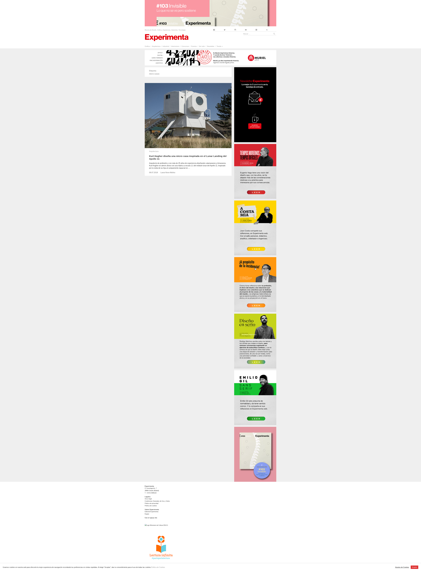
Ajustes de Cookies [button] (402, 567)
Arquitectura (156, 46)
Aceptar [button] (414, 567)
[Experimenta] (167, 37)
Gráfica (147, 46)
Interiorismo (175, 46)
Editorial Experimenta (151, 511)
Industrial (166, 46)
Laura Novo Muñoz (168, 172)
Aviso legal (148, 499)
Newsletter (210, 46)
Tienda (219, 46)
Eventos (194, 46)
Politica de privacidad (151, 503)
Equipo (147, 514)
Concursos (185, 46)
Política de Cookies (158, 567)
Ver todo (202, 46)
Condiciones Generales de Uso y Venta (157, 501)
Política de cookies (151, 506)
